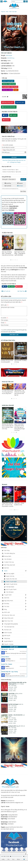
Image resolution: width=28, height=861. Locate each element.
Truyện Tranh (8, 595)
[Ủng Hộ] (14, 545)
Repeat (21, 183)
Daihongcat (9, 55)
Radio (7, 11)
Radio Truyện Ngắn (13, 11)
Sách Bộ (6, 568)
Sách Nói (6, 597)
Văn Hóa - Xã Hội (7, 90)
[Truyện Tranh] (14, 477)
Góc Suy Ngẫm (10, 573)
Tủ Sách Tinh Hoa (9, 562)
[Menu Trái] (1, 2)
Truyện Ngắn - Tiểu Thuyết (10, 87)
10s (8, 859)
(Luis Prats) (16, 715)
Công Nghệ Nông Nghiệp (11, 624)
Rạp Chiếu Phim (8, 600)
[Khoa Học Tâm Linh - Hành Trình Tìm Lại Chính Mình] (14, 762)
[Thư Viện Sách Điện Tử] (14, 853)
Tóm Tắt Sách (8, 559)
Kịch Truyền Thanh (11, 589)
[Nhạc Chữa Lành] (14, 456)
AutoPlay (8, 183)
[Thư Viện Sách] (5, 2)
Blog (5, 609)
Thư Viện (6, 606)
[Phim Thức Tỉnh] (14, 377)
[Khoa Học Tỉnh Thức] (14, 133)
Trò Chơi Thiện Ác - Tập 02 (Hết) (12, 171)
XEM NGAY (14, 157)
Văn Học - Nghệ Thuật (9, 84)
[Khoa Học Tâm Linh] (14, 540)
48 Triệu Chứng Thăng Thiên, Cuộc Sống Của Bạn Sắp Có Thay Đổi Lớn (19, 393)
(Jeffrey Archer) (15, 693)
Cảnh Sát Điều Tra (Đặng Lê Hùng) (7, 360)
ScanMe (4, 96)
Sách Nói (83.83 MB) (9, 107)
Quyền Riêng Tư (8, 641)
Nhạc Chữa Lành (8, 102)
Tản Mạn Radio (10, 586)
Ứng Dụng (7, 638)
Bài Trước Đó (6, 291)
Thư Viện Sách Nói (9, 626)
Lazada (14, 115)
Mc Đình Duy (10, 58)
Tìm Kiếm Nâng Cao (9, 553)
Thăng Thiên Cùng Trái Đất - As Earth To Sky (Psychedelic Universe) (7, 504)
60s (3, 859)
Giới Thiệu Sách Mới (9, 565)
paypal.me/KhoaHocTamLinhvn (14, 827)
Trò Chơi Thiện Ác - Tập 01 (10, 169)
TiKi (6, 115)
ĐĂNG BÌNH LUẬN (14, 334)
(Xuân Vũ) (15, 704)
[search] (24, 1)
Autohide (8, 186)
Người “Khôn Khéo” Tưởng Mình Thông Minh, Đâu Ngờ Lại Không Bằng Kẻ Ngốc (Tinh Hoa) (19, 427)
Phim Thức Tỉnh (8, 621)
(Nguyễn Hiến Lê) (16, 726)
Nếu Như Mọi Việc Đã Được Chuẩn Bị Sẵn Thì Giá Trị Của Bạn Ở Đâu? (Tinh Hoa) (7, 426)
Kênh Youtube (8, 632)
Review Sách (7, 556)
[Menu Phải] (26, 2)
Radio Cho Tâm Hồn (11, 579)
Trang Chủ (3, 11)
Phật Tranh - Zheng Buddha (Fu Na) (19, 503)
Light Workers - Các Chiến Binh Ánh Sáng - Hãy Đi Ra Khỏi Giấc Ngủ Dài (7, 393)
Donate (21, 186)
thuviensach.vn (10, 800)
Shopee (7, 119)
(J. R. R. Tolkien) (17, 683)
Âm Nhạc (6, 603)
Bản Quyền (7, 635)
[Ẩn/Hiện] (25, 854)
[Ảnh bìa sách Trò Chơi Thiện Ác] (14, 50)
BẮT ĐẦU (23, 179)
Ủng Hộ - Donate (8, 644)
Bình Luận (21, 102)
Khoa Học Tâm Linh (9, 615)
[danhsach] (24, 859)
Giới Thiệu (7, 550)
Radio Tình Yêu (10, 576)
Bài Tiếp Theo (21, 291)
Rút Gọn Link (7, 629)
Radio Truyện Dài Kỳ (11, 584)
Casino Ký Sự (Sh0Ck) (19, 359)
